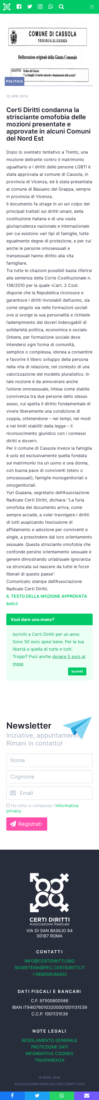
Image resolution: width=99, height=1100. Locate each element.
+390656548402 (49, 974)
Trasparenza (50, 1060)
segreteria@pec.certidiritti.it (50, 967)
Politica (14, 81)
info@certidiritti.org (50, 961)
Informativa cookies (49, 1053)
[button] (92, 7)
